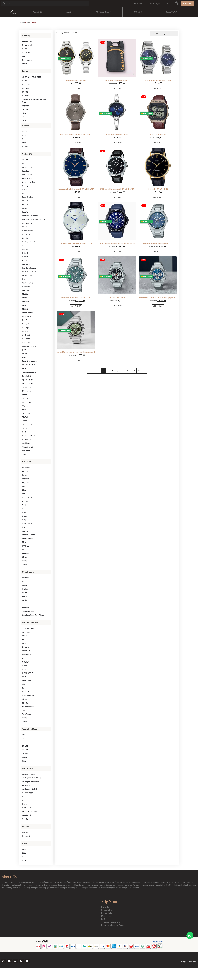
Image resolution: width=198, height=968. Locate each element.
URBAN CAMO (28, 439)
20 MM (25, 746)
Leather (25, 578)
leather (25, 589)
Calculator (172, 12)
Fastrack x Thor (28, 223)
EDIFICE (25, 201)
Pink (24, 542)
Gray (24, 512)
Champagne (27, 497)
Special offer (106, 910)
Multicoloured (27, 538)
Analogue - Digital (29, 789)
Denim (25, 193)
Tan (23, 710)
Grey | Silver (27, 523)
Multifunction (27, 815)
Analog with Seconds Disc (32, 782)
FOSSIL (25, 92)
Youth (24, 454)
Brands (138, 12)
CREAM (25, 501)
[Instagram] (21, 961)
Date (24, 796)
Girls (24, 135)
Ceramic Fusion (28, 182)
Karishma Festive (29, 268)
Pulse (24, 354)
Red (23, 549)
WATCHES (37, 12)
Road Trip (26, 368)
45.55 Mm (26, 467)
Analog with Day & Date (31, 778)
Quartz (25, 819)
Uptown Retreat (28, 436)
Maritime (25, 294)
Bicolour (25, 479)
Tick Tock (26, 413)
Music (24, 64)
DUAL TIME (26, 808)
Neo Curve (26, 316)
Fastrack (25, 88)
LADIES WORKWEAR (30, 275)
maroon (25, 531)
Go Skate (26, 249)
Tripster (25, 428)
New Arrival (27, 45)
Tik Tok (25, 417)
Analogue (26, 785)
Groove (25, 257)
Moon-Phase (27, 313)
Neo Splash (27, 324)
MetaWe (25, 301)
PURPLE (25, 546)
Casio (24, 81)
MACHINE (26, 290)
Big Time (25, 482)
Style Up (25, 406)
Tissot (24, 117)
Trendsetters (27, 424)
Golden (25, 509)
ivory (24, 527)
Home (22, 22)
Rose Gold (26, 692)
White (24, 561)
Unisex (25, 146)
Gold (24, 505)
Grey (24, 520)
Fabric (24, 585)
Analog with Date (29, 774)
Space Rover (27, 380)
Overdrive (26, 342)
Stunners (26, 398)
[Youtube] (9, 961)
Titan (24, 121)
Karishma (26, 264)
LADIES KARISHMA (30, 272)
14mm (24, 735)
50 (133, 371)
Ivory (24, 677)
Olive (24, 860)
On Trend (26, 335)
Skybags (25, 106)
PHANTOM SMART (29, 346)
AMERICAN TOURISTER (31, 77)
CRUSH (25, 189)
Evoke (24, 208)
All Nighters (27, 167)
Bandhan (25, 171)
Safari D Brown (28, 695)
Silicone (25, 608)
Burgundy (26, 647)
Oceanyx (25, 327)
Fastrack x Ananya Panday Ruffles (36, 219)
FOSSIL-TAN (27, 654)
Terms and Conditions (110, 922)
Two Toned (26, 714)
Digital (24, 804)
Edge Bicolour (28, 197)
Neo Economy (27, 320)
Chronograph (27, 793)
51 (139, 371)
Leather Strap (27, 283)
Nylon (24, 593)
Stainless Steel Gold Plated (33, 615)
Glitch (24, 245)
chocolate (26, 651)
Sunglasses (27, 60)
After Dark (26, 163)
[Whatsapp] (15, 961)
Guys (24, 139)
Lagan (24, 279)
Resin (24, 600)
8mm (24, 761)
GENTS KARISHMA (29, 242)
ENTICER (26, 204)
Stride (24, 395)
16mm (24, 738)
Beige (24, 475)
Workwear (26, 450)
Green (24, 516)
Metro (24, 305)
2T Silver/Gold (28, 628)
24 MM (25, 753)
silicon (25, 604)
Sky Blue (25, 703)
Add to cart (76, 88)
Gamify (25, 238)
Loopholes (26, 286)
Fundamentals (28, 231)
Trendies (25, 421)
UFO (24, 432)
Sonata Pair (27, 376)
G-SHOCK (26, 234)
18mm (24, 742)
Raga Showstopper (30, 361)
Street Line (26, 387)
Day (23, 800)
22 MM (25, 750)
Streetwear (26, 391)
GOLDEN (25, 662)
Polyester (26, 836)
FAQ (103, 919)
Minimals (25, 309)
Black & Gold (27, 178)
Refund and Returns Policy (112, 925)
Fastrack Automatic (30, 216)
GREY (24, 669)
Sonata (25, 109)
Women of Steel (28, 447)
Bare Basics (27, 175)
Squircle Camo (28, 383)
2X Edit (25, 160)
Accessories (102, 12)
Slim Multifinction (29, 372)
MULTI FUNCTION (29, 811)
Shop (28, 22)
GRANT (25, 253)
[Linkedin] (27, 961)
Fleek (24, 227)
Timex (24, 113)
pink (24, 684)
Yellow (25, 564)
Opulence (26, 339)
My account (106, 916)
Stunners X (26, 402)
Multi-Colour (27, 680)
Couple (25, 131)
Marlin (24, 298)
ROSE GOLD (27, 553)
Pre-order (105, 907)
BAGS (68, 12)
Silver (24, 557)
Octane (25, 331)
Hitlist (24, 260)
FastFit (25, 212)
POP (24, 350)
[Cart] (176, 3)
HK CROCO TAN (28, 673)
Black (24, 486)
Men (24, 143)
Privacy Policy (107, 913)
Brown (25, 494)
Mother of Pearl (28, 535)
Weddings (26, 443)
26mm (24, 757)
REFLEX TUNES (28, 365)
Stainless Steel (28, 611)
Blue (24, 490)
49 (128, 371)
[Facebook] (3, 961)
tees (24, 410)
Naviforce (26, 96)
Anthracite (26, 471)
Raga (24, 357)
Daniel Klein (27, 84)
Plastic (25, 596)
